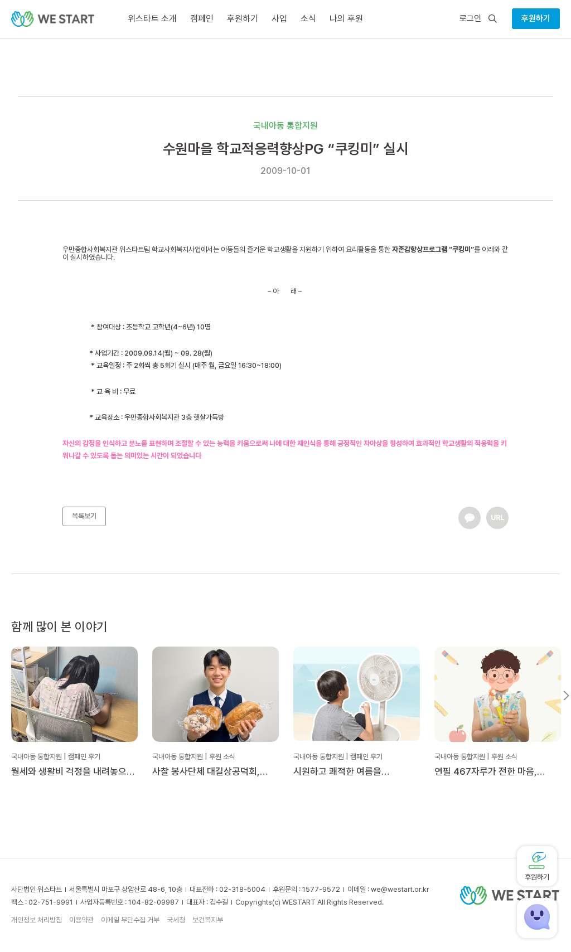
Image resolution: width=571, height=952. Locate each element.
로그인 (470, 18)
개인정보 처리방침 (36, 920)
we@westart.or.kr (400, 889)
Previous (5, 696)
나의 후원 (346, 18)
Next (566, 696)
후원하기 (535, 18)
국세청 (176, 920)
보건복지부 (207, 920)
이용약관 (81, 920)
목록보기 (84, 516)
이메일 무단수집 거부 (130, 920)
